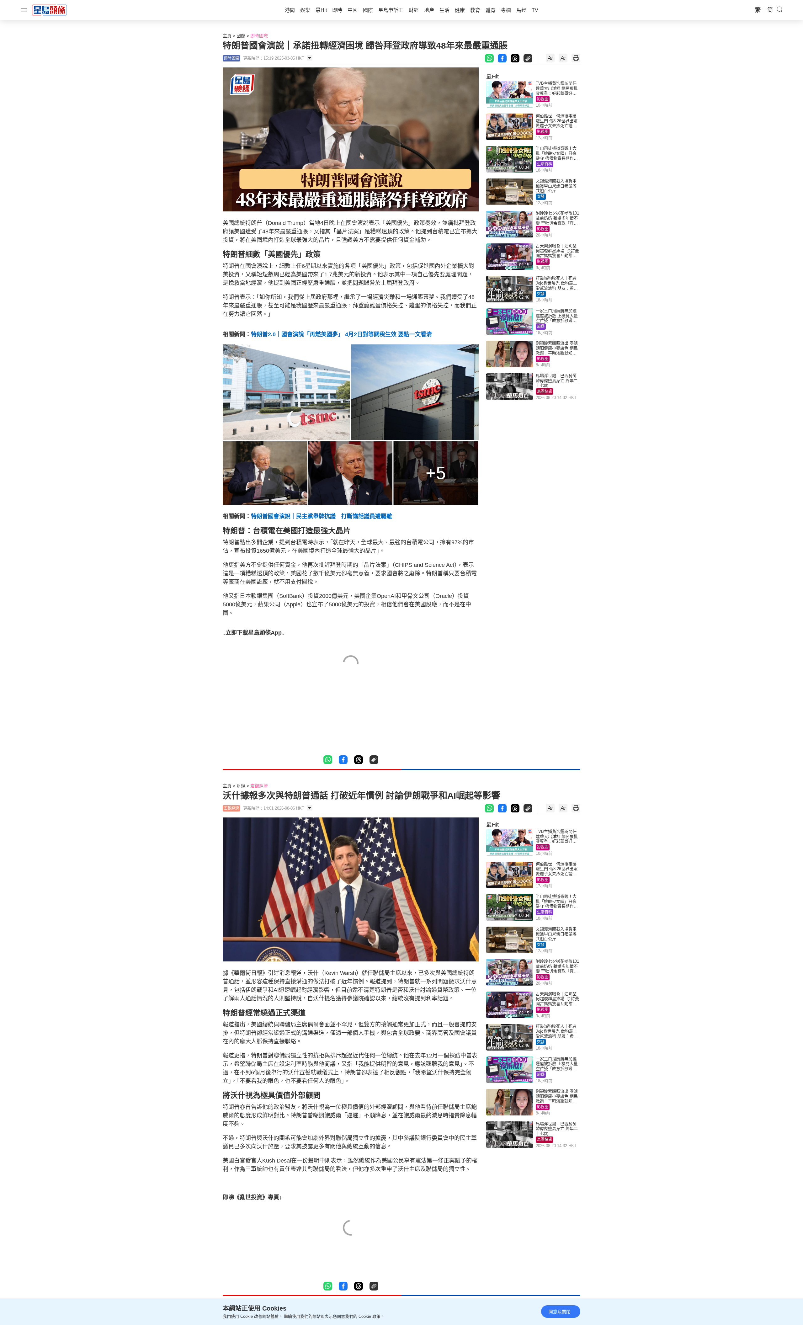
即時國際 (259, 35)
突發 (541, 197)
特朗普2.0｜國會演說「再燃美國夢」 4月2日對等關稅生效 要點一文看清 (341, 334)
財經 (241, 785)
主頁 (227, 35)
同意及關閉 (560, 1311)
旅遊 (541, 326)
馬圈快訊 (544, 391)
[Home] (49, 10)
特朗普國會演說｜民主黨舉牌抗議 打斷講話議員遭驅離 (321, 516)
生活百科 (544, 164)
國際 (241, 35)
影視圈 (542, 99)
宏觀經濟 (259, 785)
